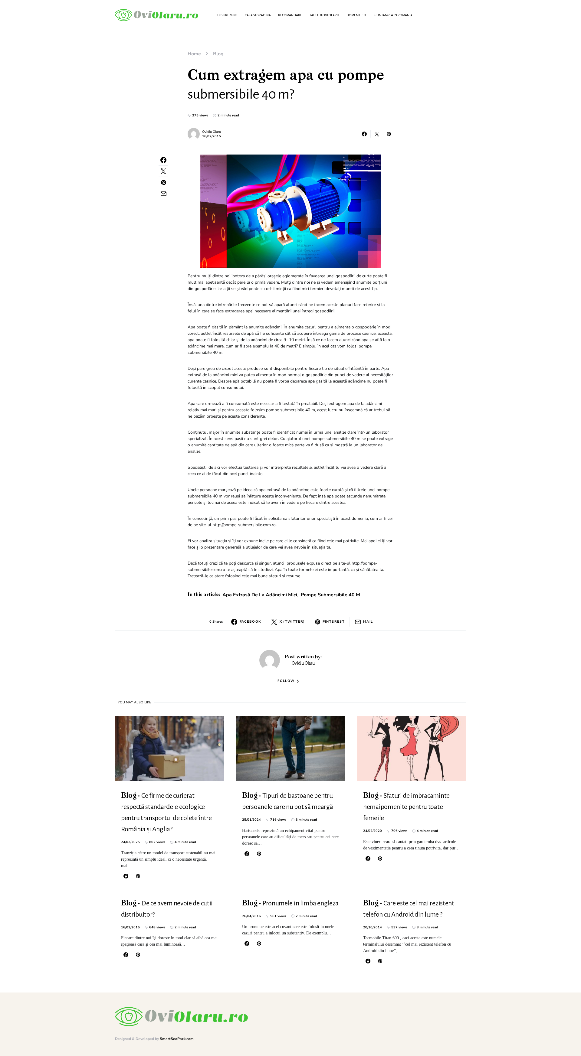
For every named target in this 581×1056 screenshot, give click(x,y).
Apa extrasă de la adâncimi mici (259, 595)
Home (194, 54)
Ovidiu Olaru (211, 131)
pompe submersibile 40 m (330, 595)
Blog (218, 54)
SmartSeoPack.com (177, 1038)
